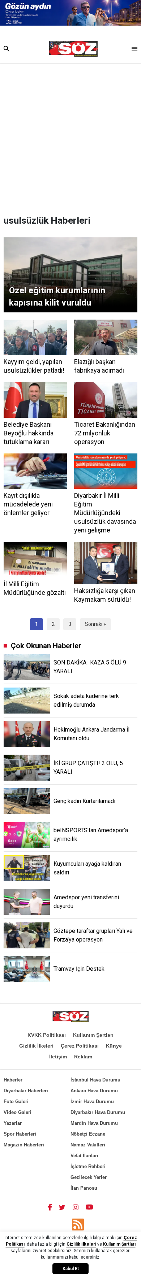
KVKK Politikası (46, 1035)
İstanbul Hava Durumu (95, 1080)
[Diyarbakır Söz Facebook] (50, 1207)
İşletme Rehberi (88, 1166)
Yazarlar (13, 1123)
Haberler (13, 1080)
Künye (114, 1046)
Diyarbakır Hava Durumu (97, 1112)
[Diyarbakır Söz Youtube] (89, 1207)
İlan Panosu (83, 1188)
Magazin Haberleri (24, 1144)
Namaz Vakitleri (87, 1144)
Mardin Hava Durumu (94, 1123)
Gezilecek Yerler (88, 1177)
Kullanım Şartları (93, 1035)
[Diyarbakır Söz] (73, 49)
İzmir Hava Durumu (92, 1101)
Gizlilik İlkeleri (36, 1046)
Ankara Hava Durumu (94, 1090)
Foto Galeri (16, 1101)
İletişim (58, 1056)
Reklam (83, 1056)
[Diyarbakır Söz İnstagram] (75, 1207)
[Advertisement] (70, 137)
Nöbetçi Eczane (87, 1134)
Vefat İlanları (84, 1155)
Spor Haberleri (20, 1134)
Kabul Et (71, 1268)
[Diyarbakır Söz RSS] (78, 1224)
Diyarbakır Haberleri (26, 1090)
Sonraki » (95, 624)
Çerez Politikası (80, 1046)
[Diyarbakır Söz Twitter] (62, 1207)
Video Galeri (17, 1112)
